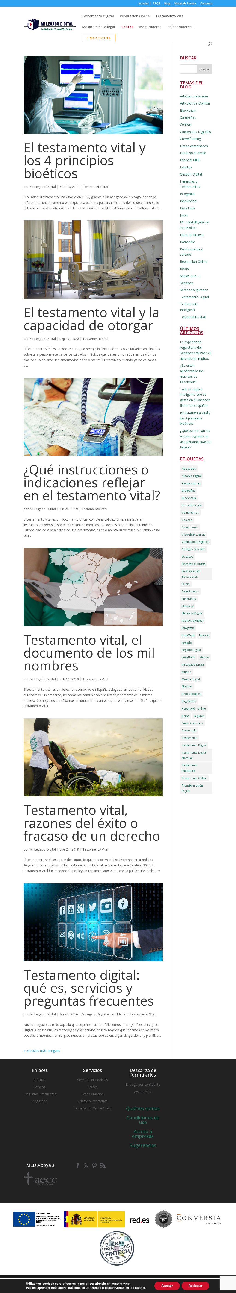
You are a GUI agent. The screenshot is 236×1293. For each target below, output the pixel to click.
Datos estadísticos (194, 146)
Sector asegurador (194, 290)
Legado (187, 643)
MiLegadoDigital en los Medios (105, 1014)
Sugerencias (143, 1145)
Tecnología (189, 730)
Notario (187, 686)
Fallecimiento (190, 591)
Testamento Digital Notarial (194, 755)
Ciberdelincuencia (193, 535)
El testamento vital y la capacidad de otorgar (91, 318)
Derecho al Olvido (194, 564)
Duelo (186, 584)
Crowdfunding (190, 139)
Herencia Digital (192, 613)
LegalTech (188, 657)
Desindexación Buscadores (191, 574)
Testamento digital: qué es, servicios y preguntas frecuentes (89, 987)
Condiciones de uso (143, 1120)
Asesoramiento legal (98, 27)
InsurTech (187, 208)
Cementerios (190, 513)
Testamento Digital (98, 16)
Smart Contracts (192, 723)
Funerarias (189, 599)
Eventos (186, 167)
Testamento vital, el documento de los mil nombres (89, 652)
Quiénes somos (143, 1108)
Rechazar (195, 1286)
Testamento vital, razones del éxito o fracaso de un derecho (92, 822)
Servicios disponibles (92, 1080)
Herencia (188, 606)
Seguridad (39, 1101)
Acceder (143, 3)
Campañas (188, 117)
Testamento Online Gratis (92, 1108)
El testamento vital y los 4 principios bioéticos (84, 160)
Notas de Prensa (185, 3)
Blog (167, 3)
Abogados (189, 469)
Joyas (184, 215)
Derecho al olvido (193, 153)
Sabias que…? (190, 276)
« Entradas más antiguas (42, 1050)
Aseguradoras (150, 27)
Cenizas (186, 124)
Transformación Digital (192, 788)
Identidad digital (192, 621)
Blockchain (188, 110)
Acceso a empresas (143, 1133)
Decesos (187, 557)
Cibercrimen (190, 527)
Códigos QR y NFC (194, 549)
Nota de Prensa (192, 235)
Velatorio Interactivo (92, 1101)
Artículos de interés (194, 96)
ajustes (140, 1288)
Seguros (199, 716)
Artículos (39, 1080)
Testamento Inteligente (190, 768)
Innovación (188, 201)
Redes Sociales (191, 694)
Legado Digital (191, 650)
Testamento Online (194, 778)
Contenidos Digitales (195, 131)
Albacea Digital (191, 476)
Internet (204, 635)
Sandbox (186, 283)
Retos (184, 268)
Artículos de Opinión (195, 103)
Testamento (190, 738)
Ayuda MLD (143, 1091)
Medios (204, 657)
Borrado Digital (192, 505)
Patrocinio (187, 242)
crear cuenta (99, 38)
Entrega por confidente (143, 1084)
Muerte (186, 672)
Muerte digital (191, 679)
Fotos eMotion (92, 1094)
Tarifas (92, 1087)
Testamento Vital (170, 16)
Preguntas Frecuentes (40, 1094)
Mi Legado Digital (43, 186)
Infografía (187, 194)
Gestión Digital (191, 174)
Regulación (189, 701)
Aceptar (167, 1286)
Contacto (206, 3)
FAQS (156, 3)
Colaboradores (179, 27)
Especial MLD (190, 160)
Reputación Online (135, 16)
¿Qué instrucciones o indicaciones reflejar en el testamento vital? (92, 482)
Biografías (188, 491)
